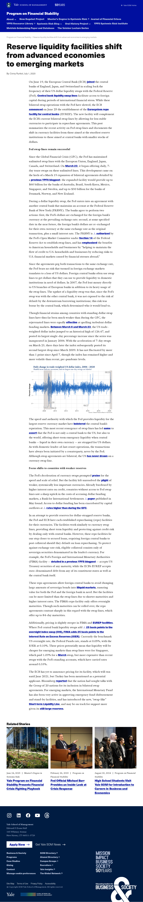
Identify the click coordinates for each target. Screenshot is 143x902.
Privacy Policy (36, 883)
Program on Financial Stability (33, 13)
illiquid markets (86, 587)
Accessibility (50, 883)
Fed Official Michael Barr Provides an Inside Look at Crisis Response (68, 784)
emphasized (89, 242)
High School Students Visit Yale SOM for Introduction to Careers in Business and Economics (114, 786)
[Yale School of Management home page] (27, 5)
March (62, 655)
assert (33, 433)
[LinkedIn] (18, 817)
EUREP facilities (103, 622)
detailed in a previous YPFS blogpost (73, 561)
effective (71, 322)
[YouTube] (37, 817)
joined (91, 82)
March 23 (71, 166)
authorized (103, 233)
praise (96, 475)
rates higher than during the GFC (66, 508)
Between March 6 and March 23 (71, 327)
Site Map (10, 883)
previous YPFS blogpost (45, 180)
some (107, 428)
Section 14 (86, 238)
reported (61, 681)
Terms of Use (22, 883)
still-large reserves (51, 708)
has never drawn (97, 456)
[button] (11, 18)
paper (91, 498)
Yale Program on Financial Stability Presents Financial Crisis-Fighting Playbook (25, 784)
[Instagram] (9, 817)
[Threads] (47, 817)
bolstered (79, 423)
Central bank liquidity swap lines (57, 95)
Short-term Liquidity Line (44, 704)
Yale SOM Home (129, 5)
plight (104, 480)
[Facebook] (28, 817)
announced (36, 109)
